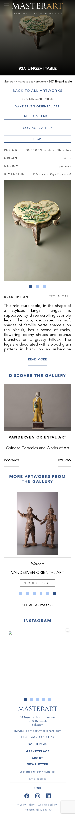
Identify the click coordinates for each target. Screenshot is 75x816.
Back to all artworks (37, 91)
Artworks (41, 81)
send (37, 787)
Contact (11, 460)
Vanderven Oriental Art (37, 106)
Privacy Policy (25, 804)
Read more (37, 359)
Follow (64, 460)
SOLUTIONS (37, 744)
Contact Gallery (37, 128)
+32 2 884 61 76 (41, 737)
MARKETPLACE (37, 751)
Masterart (9, 81)
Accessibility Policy (38, 809)
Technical (59, 296)
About (37, 758)
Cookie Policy (47, 804)
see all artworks (37, 605)
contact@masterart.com (44, 731)
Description (16, 296)
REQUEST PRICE (37, 116)
